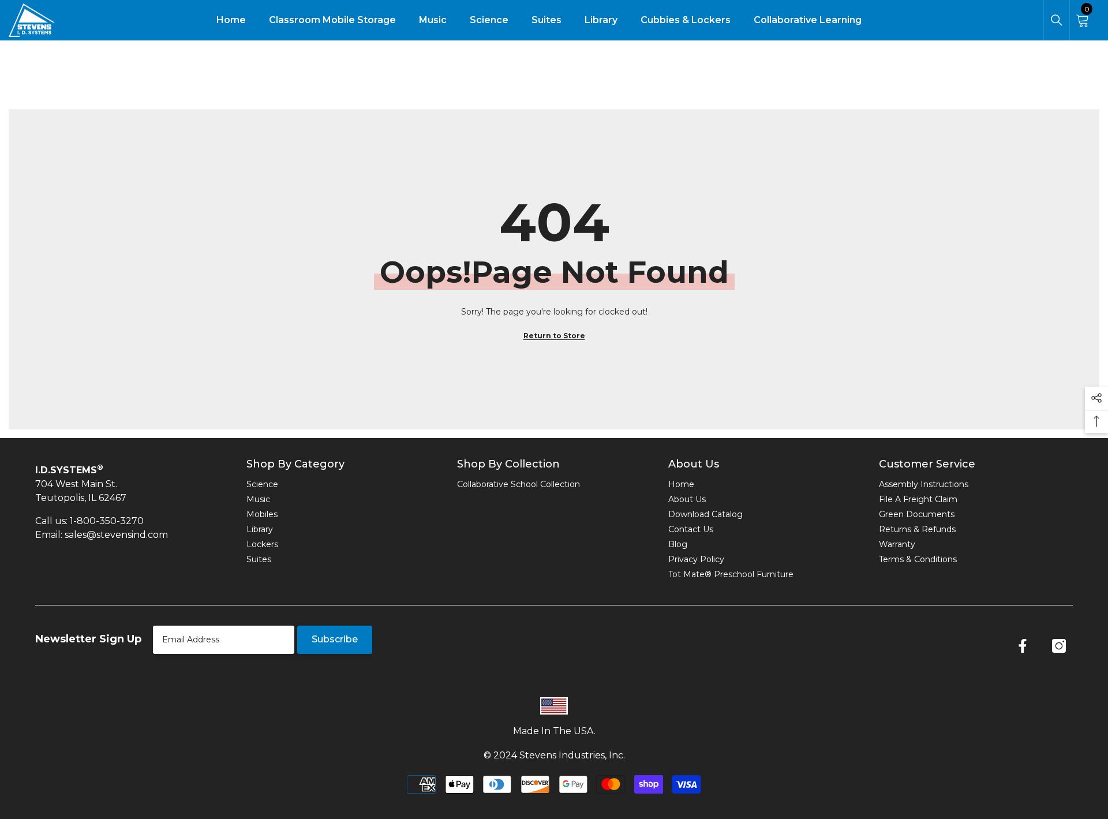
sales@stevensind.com (116, 534)
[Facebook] (1022, 646)
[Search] (1057, 20)
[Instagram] (1059, 646)
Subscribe (335, 639)
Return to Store (554, 335)
